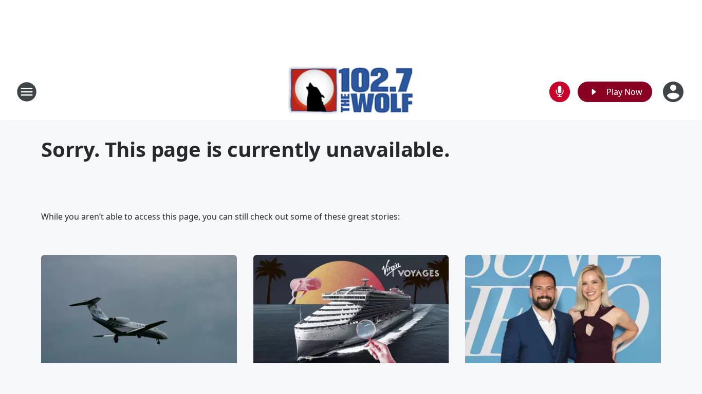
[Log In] (674, 92)
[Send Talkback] (559, 92)
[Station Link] (351, 92)
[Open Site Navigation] (26, 92)
